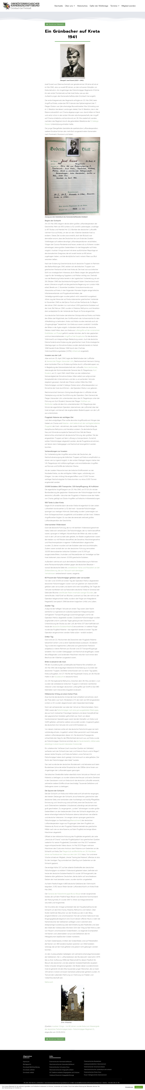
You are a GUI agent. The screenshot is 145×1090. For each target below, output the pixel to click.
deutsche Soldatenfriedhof (63, 626)
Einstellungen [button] (129, 1087)
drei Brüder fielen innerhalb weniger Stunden (76, 592)
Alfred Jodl (76, 351)
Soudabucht (59, 676)
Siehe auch (49, 982)
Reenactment (75, 820)
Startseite (58, 6)
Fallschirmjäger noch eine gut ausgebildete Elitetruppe (77, 710)
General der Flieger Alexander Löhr (60, 361)
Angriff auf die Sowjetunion (75, 336)
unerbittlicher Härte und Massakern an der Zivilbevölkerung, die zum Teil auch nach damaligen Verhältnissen (72, 570)
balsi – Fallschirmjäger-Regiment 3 (81, 1029)
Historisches (82, 6)
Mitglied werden (129, 6)
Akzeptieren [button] (139, 1087)
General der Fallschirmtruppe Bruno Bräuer (64, 894)
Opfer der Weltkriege (99, 6)
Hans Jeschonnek (90, 367)
